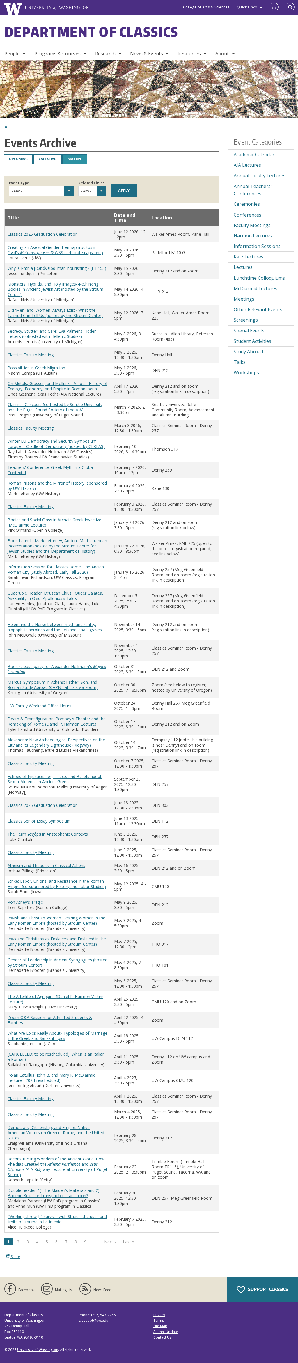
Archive (75, 159)
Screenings (246, 320)
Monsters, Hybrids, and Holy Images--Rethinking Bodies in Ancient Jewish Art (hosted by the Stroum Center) (55, 289)
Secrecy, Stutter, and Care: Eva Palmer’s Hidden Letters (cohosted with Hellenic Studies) (52, 333)
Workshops (246, 372)
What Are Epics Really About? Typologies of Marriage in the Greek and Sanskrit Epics (57, 1035)
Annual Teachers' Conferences (253, 190)
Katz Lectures (248, 257)
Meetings (244, 299)
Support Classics (267, 1289)
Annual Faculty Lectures (259, 175)
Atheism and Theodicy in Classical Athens (46, 865)
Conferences (247, 215)
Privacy (159, 1314)
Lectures (243, 267)
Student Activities (252, 341)
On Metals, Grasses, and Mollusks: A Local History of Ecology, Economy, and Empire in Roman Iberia (57, 386)
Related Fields (91, 182)
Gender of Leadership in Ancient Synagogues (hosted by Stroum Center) (57, 962)
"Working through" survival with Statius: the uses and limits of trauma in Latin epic (57, 1219)
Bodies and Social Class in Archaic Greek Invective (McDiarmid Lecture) (54, 522)
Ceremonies (247, 204)
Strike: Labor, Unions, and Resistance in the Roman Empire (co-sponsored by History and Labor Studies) (57, 883)
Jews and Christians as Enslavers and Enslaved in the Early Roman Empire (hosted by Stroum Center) (57, 941)
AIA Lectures (247, 165)
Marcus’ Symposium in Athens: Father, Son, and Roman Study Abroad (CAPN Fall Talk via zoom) (53, 684)
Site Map (160, 1325)
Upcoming (18, 159)
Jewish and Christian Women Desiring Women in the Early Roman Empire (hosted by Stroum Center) (56, 920)
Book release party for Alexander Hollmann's (57, 669)
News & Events (146, 53)
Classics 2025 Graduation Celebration (43, 805)
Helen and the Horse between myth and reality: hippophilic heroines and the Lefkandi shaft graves (55, 627)
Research (105, 53)
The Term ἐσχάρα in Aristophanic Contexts (48, 834)
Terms (158, 1320)
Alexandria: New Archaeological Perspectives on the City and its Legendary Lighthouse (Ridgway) (56, 742)
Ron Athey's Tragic (25, 902)
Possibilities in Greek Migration (36, 368)
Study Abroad (248, 351)
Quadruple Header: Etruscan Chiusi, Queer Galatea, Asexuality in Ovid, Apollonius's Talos (55, 595)
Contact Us (162, 1337)
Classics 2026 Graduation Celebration (43, 234)
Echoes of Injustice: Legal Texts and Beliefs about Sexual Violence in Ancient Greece (55, 779)
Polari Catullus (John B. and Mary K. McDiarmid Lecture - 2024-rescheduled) (51, 1077)
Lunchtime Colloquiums (259, 278)
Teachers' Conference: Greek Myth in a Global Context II (51, 470)
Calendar (47, 159)
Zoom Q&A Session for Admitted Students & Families (50, 1020)
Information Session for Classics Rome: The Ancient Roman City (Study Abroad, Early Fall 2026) (56, 569)
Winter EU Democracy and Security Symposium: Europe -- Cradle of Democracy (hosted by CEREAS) (56, 443)
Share (15, 1256)
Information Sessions (257, 246)
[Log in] (274, 7)
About (222, 53)
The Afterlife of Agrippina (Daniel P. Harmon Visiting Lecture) (56, 999)
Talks (240, 362)
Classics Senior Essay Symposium (39, 821)
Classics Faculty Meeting (31, 354)
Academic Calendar (254, 154)
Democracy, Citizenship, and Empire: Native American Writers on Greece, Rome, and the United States (56, 1133)
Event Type (19, 182)
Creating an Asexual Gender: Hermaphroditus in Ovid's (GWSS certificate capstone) (55, 249)
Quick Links (247, 7)
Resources (189, 53)
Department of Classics (91, 31)
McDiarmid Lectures (255, 288)
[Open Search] (290, 7)
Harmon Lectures (253, 236)
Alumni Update (165, 1331)
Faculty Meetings (252, 225)
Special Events (249, 330)
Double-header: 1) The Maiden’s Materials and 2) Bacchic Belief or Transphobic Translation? (54, 1192)
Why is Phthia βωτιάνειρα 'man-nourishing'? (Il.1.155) (57, 268)
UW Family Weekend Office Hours (39, 705)
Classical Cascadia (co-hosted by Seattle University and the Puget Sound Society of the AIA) (55, 407)
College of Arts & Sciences (206, 7)
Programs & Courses (57, 53)
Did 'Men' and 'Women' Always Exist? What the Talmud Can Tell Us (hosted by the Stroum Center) (55, 312)
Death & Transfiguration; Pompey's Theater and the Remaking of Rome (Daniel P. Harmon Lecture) (57, 721)
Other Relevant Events (258, 309)
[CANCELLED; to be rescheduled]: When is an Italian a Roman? (56, 1056)
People (12, 53)
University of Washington (37, 1349)
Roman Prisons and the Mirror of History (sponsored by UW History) (57, 485)
